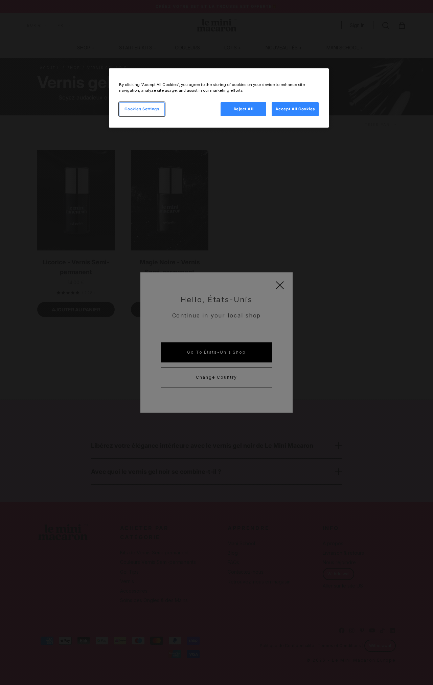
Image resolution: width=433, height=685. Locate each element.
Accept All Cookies (295, 109)
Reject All (244, 109)
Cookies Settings (141, 109)
